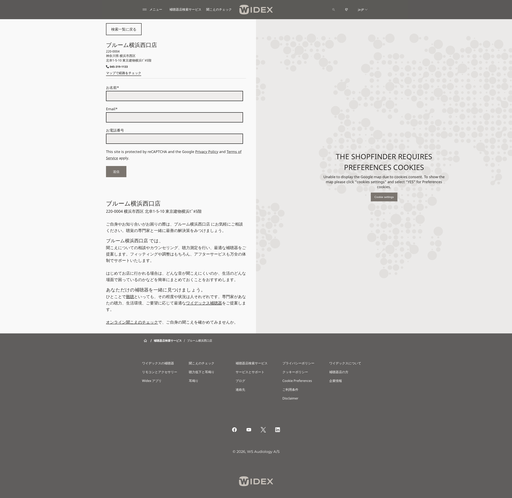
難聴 (130, 296)
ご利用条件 (290, 389)
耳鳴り (193, 381)
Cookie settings (384, 197)
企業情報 (335, 381)
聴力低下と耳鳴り (201, 372)
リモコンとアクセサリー (159, 372)
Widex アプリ (152, 381)
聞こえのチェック (201, 363)
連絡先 (240, 389)
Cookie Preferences (297, 381)
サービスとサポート (250, 372)
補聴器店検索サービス (185, 9)
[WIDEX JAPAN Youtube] (249, 429)
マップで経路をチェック (123, 73)
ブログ (240, 381)
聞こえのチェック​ (219, 9)
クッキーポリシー (295, 372)
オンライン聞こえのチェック (132, 322)
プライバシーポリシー (298, 363)
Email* (112, 108)
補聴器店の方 (338, 372)
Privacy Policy (206, 151)
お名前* (112, 87)
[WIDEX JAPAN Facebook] (234, 429)
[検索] (334, 10)
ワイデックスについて (345, 363)
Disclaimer (290, 398)
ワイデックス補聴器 (204, 303)
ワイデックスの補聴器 (158, 363)
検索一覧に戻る (123, 29)
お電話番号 (115, 130)
